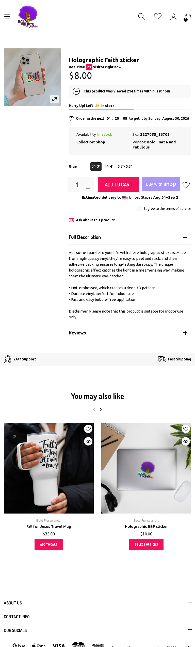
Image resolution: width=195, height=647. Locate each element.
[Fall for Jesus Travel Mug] (49, 468)
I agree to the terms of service (167, 209)
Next (100, 409)
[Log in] (173, 16)
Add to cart (119, 184)
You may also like (97, 396)
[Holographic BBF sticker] (146, 468)
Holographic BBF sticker (146, 526)
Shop (100, 142)
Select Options (146, 544)
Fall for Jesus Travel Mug (48, 526)
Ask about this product (95, 220)
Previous (94, 409)
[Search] (142, 16)
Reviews (77, 332)
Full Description (85, 237)
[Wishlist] (158, 16)
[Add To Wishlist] (186, 184)
